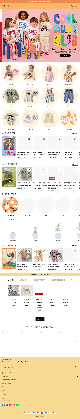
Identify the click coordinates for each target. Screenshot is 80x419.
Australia (4, 387)
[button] (76, 6)
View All (75, 133)
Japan (3, 398)
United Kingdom (6, 383)
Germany (4, 394)
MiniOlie (42, 416)
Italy (3, 390)
